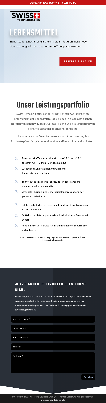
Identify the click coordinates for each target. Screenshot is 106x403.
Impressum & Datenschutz (53, 400)
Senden (88, 377)
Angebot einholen (78, 61)
